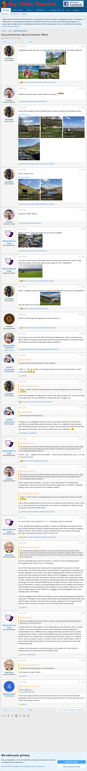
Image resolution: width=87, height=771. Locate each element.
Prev (5, 42)
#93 (83, 408)
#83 (83, 107)
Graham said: (24, 360)
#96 (83, 517)
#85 (83, 210)
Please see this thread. (11, 26)
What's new (17, 10)
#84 (83, 170)
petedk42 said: (24, 412)
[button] (23, 10)
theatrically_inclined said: (28, 547)
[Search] (83, 10)
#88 (83, 287)
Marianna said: (25, 618)
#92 (83, 382)
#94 (83, 439)
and (28, 433)
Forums (6, 10)
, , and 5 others (37, 164)
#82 (83, 88)
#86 (83, 229)
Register (24, 14)
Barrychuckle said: (26, 443)
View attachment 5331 (27, 692)
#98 (83, 613)
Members (40, 10)
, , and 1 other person (40, 349)
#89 (83, 314)
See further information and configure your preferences (23, 766)
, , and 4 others (37, 204)
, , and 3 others (39, 328)
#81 (83, 46)
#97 (83, 543)
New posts (4, 14)
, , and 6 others (39, 82)
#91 (83, 355)
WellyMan (6, 38)
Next (30, 42)
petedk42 (27, 233)
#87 (83, 257)
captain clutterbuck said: (28, 386)
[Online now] (9, 552)
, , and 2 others (38, 281)
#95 (83, 467)
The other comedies (56, 10)
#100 (83, 682)
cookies (18, 760)
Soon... (46, 521)
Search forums (15, 14)
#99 (83, 660)
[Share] (79, 46)
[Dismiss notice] (84, 19)
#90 (83, 334)
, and (34, 101)
